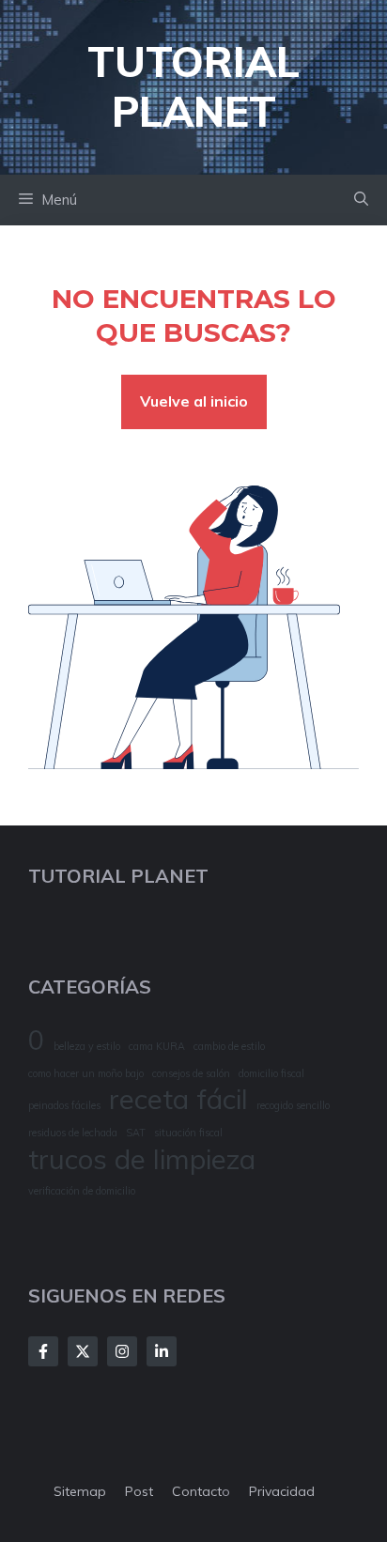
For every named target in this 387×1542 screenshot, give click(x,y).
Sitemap (80, 1491)
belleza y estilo (87, 1046)
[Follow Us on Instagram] (122, 1351)
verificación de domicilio (81, 1190)
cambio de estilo (229, 1046)
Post (139, 1491)
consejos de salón (191, 1073)
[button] (361, 200)
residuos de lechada (72, 1132)
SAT (136, 1132)
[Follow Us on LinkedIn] (162, 1351)
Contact (197, 1491)
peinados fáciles (64, 1105)
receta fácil (178, 1099)
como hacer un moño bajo (86, 1073)
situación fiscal (188, 1132)
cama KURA (157, 1046)
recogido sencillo (293, 1105)
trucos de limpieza (141, 1159)
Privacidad (282, 1491)
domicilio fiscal (271, 1073)
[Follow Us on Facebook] (43, 1351)
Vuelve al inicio (194, 401)
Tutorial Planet (193, 86)
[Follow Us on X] (83, 1351)
